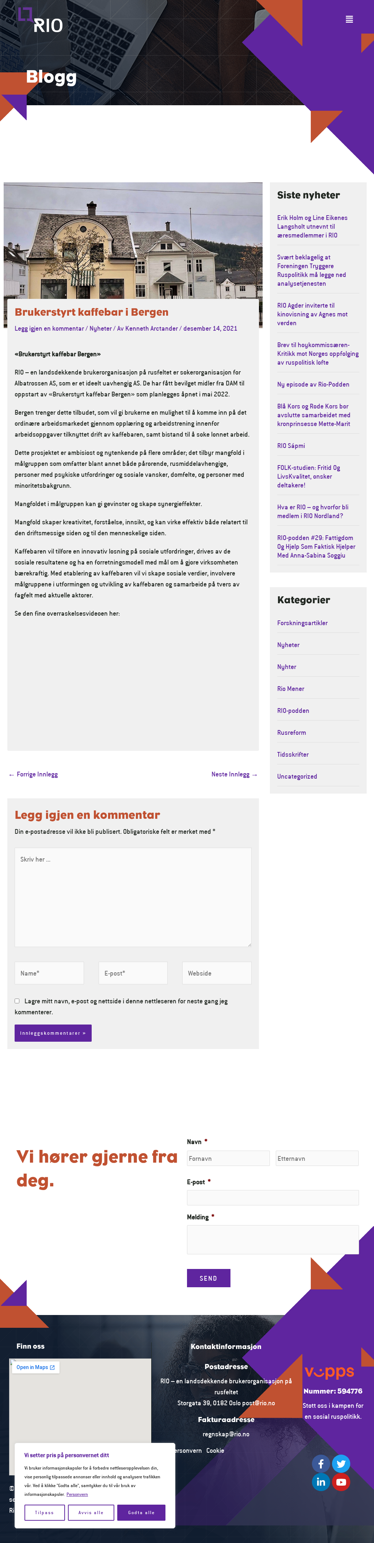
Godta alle (141, 1512)
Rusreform (291, 732)
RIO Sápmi (291, 445)
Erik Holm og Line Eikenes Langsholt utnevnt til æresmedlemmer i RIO (312, 226)
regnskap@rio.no (226, 1434)
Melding (200, 1217)
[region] (95, 1485)
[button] (349, 20)
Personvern (77, 1494)
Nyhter (286, 666)
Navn (197, 1141)
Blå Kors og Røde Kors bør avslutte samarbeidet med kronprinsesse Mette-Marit (314, 414)
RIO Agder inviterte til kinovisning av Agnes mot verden (312, 314)
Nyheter (100, 328)
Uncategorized (297, 776)
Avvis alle (91, 1512)
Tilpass (44, 1512)
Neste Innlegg (234, 774)
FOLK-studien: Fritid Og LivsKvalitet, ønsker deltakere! (308, 476)
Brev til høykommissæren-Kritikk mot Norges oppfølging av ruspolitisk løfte (318, 353)
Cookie (215, 1450)
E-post (199, 1182)
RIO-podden (293, 710)
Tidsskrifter (293, 754)
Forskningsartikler (302, 623)
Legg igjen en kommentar (49, 328)
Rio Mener (290, 688)
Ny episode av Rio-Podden (313, 384)
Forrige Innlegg (33, 774)
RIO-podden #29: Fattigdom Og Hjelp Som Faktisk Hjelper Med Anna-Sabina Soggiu (316, 546)
